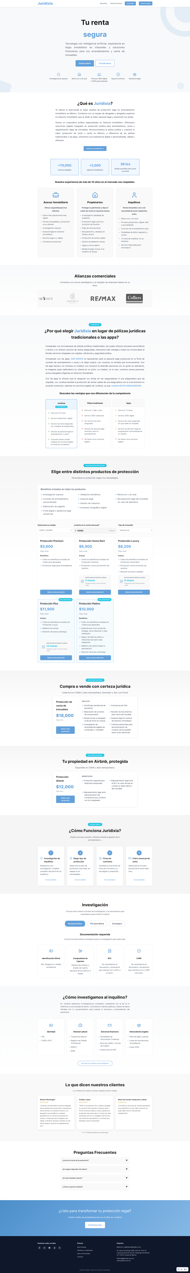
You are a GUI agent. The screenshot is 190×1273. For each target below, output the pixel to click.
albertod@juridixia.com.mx (125, 1258)
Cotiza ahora (85, 63)
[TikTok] (54, 1248)
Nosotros (103, 3)
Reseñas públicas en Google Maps (97, 1132)
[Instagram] (44, 1248)
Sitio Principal (81, 1247)
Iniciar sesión (146, 3)
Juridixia (45, 3)
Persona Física (75, 923)
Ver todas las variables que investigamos (95, 1063)
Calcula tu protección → (95, 148)
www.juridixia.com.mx (124, 1260)
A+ (185, 1269)
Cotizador (130, 3)
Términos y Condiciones (85, 1250)
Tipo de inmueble (125, 525)
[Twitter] (59, 1248)
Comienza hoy (95, 1225)
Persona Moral (97, 923)
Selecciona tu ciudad (46, 525)
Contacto (80, 1257)
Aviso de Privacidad (83, 1253)
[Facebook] (39, 1248)
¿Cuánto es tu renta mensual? (86, 525)
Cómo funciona (116, 3)
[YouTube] (49, 1248)
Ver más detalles (50, 880)
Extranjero (117, 923)
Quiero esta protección (56, 592)
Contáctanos (105, 63)
